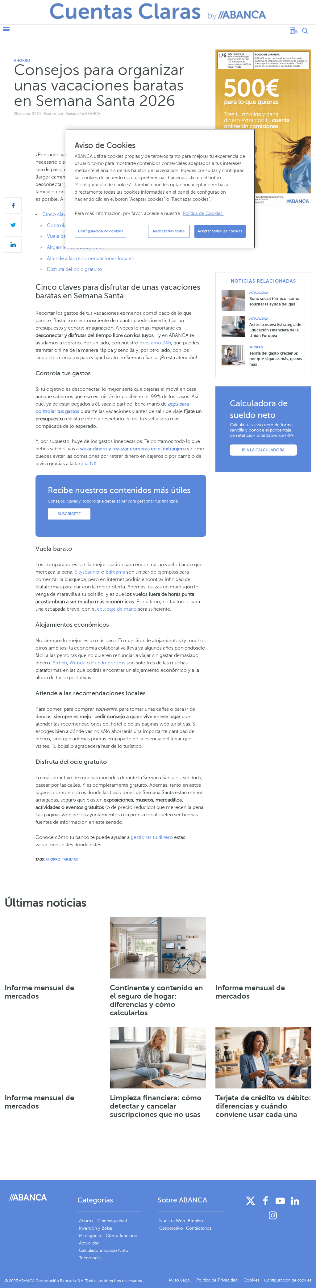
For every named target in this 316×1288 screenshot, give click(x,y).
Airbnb (59, 663)
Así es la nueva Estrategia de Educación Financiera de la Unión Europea (275, 330)
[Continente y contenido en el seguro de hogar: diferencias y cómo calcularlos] (158, 948)
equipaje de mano (117, 609)
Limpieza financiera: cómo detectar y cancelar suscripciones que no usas (156, 1106)
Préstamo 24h (155, 343)
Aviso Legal (180, 1280)
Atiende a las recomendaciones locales (90, 258)
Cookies (251, 1280)
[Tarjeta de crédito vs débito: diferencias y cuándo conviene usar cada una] (263, 1057)
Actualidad (258, 292)
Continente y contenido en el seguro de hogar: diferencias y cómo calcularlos (156, 1000)
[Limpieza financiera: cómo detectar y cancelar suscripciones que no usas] (158, 1057)
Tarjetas (70, 859)
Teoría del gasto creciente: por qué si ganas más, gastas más (275, 359)
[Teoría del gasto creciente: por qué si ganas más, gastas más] (235, 354)
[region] (160, 188)
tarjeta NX (85, 463)
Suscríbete (69, 514)
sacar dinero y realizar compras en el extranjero (133, 449)
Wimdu (77, 663)
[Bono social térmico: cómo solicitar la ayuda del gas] (235, 300)
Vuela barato (61, 236)
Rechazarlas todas (169, 231)
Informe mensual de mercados (39, 991)
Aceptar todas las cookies (220, 231)
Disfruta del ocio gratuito (74, 269)
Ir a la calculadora (263, 450)
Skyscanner (87, 572)
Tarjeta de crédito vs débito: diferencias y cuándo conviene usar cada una (263, 1106)
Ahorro (22, 60)
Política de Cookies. (203, 213)
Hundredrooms (108, 663)
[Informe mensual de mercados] (53, 948)
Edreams (115, 572)
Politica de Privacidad (217, 1280)
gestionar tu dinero (152, 837)
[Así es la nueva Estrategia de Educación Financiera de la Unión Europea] (235, 326)
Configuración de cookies (100, 231)
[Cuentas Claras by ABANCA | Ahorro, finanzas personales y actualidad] (158, 11)
